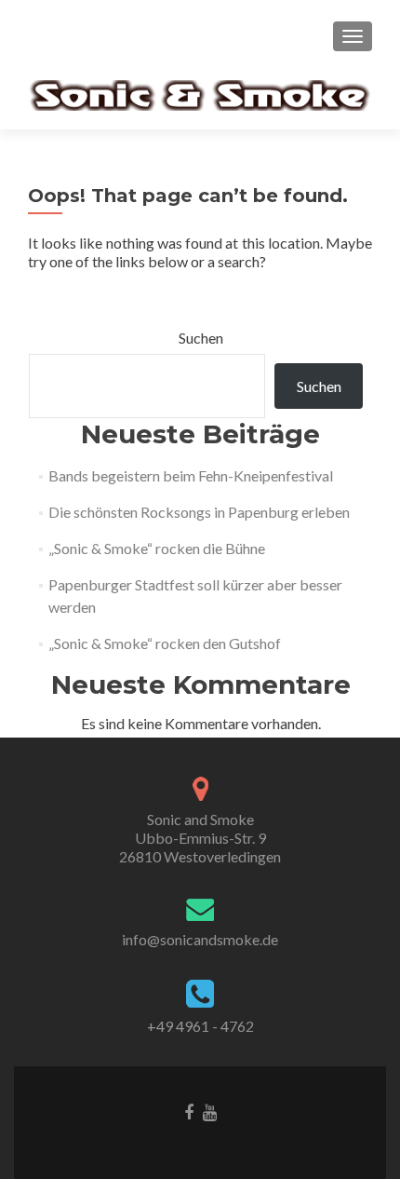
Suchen (201, 337)
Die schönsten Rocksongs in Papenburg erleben (199, 512)
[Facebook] (188, 1111)
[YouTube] (210, 1111)
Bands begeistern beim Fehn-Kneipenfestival (190, 475)
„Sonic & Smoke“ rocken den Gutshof (164, 643)
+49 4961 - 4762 (200, 1026)
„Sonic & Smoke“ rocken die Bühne (156, 548)
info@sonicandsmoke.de (200, 939)
